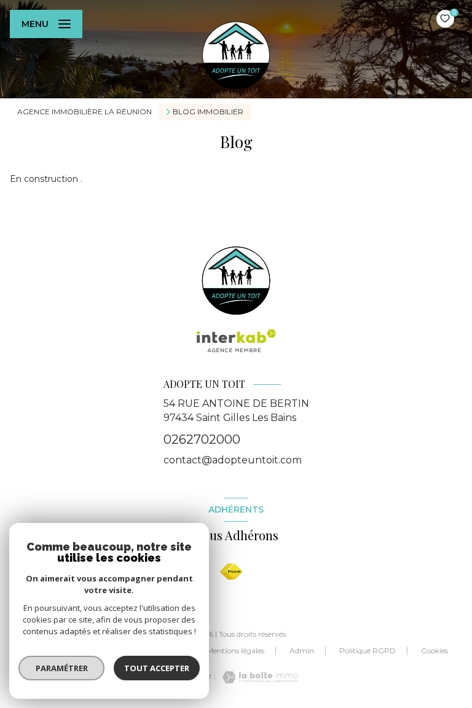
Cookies (434, 651)
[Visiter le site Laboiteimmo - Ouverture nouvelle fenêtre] (257, 677)
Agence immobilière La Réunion (84, 111)
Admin (301, 650)
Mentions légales (235, 650)
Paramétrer (62, 668)
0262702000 (201, 439)
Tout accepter (156, 668)
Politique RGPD (367, 650)
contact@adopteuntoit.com (232, 460)
